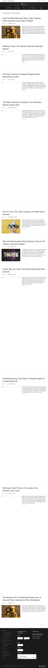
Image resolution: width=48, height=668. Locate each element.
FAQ (23, 8)
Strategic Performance (8, 634)
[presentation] (26, 656)
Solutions (8, 8)
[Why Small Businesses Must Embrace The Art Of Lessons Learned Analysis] (11, 255)
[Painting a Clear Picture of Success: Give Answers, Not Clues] (11, 542)
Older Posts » (43, 624)
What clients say (7, 655)
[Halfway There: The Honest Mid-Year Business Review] (11, 60)
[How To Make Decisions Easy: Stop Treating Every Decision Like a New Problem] (11, 32)
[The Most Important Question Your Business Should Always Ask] (11, 156)
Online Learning (7, 643)
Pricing (5, 649)
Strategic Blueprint (7, 632)
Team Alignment (7, 636)
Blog (41, 8)
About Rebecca (32, 8)
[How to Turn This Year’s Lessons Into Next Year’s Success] (11, 226)
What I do (6, 653)
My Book (16, 8)
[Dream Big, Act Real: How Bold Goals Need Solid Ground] (11, 323)
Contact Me (44, 1)
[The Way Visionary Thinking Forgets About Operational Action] (11, 88)
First (18, 639)
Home (39, 1)
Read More (24, 35)
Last (25, 639)
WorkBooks (6, 645)
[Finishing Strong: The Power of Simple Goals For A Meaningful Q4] (11, 433)
